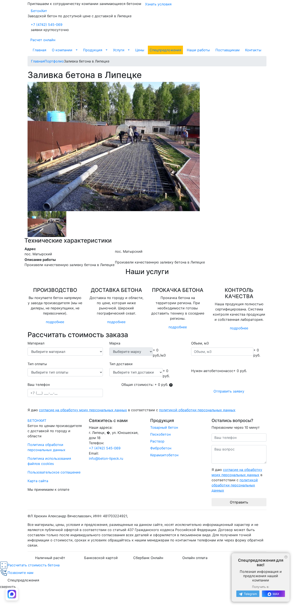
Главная (39, 50)
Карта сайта (38, 481)
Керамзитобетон (164, 455)
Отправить (239, 502)
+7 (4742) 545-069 (46, 24)
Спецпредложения (165, 50)
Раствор (157, 441)
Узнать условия (158, 4)
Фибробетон (160, 448)
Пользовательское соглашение (54, 472)
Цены (139, 50)
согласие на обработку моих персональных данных (83, 410)
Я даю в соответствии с (131, 410)
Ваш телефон (39, 384)
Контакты (253, 50)
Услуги (118, 50)
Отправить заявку (229, 391)
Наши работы (198, 50)
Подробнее (55, 322)
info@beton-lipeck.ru (106, 458)
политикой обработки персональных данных (197, 410)
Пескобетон (160, 434)
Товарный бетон (164, 427)
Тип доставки (121, 364)
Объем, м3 (200, 343)
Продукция (92, 50)
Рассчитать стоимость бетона (34, 565)
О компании (62, 50)
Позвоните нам (20, 572)
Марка (114, 343)
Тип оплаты (37, 364)
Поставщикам (227, 50)
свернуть (8, 586)
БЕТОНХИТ (37, 420)
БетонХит (39, 11)
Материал (36, 343)
